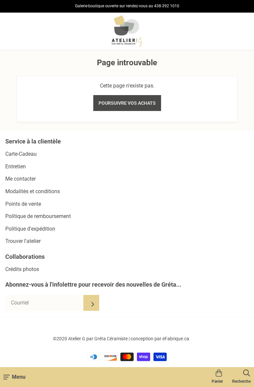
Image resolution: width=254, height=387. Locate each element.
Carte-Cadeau (21, 154)
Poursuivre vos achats (127, 103)
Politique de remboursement (38, 216)
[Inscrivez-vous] (91, 303)
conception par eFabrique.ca (160, 338)
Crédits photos (22, 269)
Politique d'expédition (30, 229)
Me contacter (20, 179)
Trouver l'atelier (23, 241)
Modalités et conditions (32, 191)
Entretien (15, 166)
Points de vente (23, 204)
